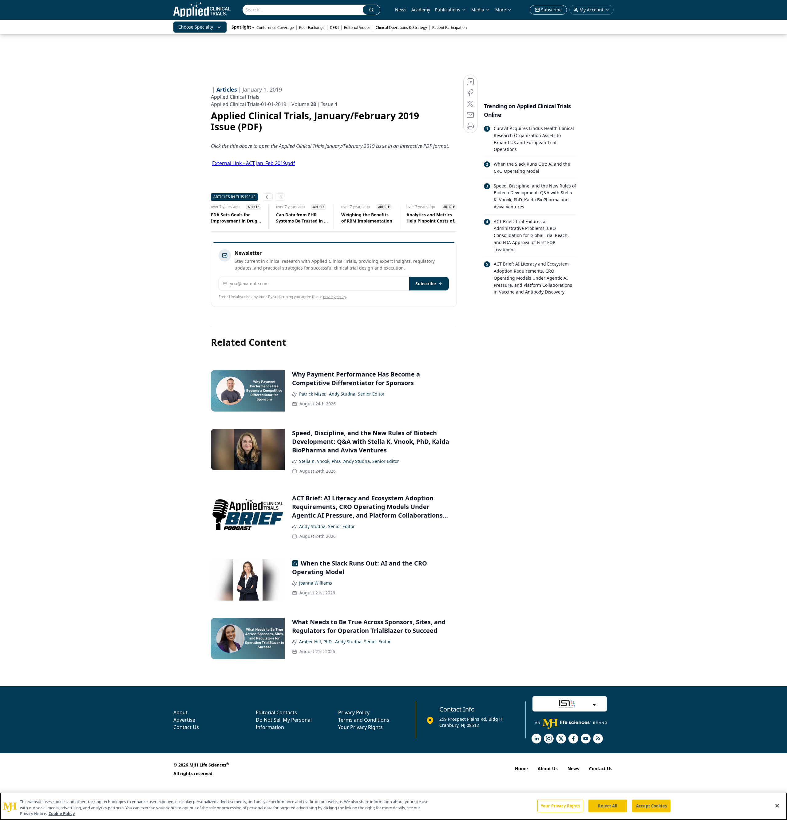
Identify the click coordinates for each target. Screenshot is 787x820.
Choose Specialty (195, 27)
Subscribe (425, 283)
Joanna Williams (315, 583)
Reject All (607, 805)
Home (521, 768)
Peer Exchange (312, 27)
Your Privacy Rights (360, 727)
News (400, 10)
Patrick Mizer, (312, 394)
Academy (420, 10)
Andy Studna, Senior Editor (357, 394)
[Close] (777, 805)
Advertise (184, 719)
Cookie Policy (62, 813)
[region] (393, 806)
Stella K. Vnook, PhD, (320, 461)
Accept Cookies (651, 805)
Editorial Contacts (276, 712)
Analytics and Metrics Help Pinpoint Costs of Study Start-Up (430, 218)
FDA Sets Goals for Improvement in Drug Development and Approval (234, 218)
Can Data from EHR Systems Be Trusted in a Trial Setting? (301, 218)
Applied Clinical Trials (235, 96)
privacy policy (334, 296)
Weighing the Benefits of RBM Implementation (366, 218)
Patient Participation (449, 27)
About (180, 712)
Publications (447, 10)
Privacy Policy (354, 712)
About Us (548, 768)
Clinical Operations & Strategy (401, 27)
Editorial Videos (357, 27)
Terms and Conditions (363, 719)
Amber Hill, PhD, (316, 642)
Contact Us (186, 727)
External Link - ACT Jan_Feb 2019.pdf (253, 163)
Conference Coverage (275, 27)
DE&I (334, 27)
